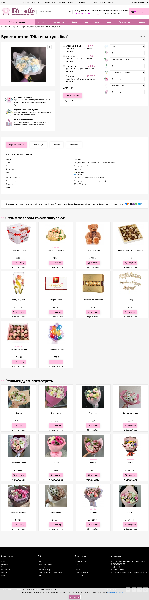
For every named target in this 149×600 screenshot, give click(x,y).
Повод (108, 22)
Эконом (41, 22)
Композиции (124, 22)
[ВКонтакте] (126, 204)
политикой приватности (115, 592)
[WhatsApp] (136, 204)
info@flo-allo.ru (117, 567)
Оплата (4, 567)
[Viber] (133, 204)
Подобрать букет (80, 561)
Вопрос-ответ (43, 567)
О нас (3, 561)
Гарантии (4, 572)
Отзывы (4, 575)
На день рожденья (81, 572)
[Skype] (139, 204)
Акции (40, 561)
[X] (131, 204)
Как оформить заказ (45, 564)
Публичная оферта (45, 570)
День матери (104, 204)
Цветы (74, 22)
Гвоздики (58, 204)
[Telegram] (141, 204)
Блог (39, 575)
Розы (86, 22)
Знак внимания (92, 204)
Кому (97, 22)
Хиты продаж (41, 204)
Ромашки (77, 567)
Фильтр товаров (17, 22)
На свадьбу (78, 575)
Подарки (141, 22)
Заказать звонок (117, 570)
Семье (70, 204)
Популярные (58, 22)
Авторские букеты (22, 204)
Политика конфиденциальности (50, 572)
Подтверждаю (75, 597)
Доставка (4, 564)
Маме (65, 204)
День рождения (80, 204)
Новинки (50, 204)
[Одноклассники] (128, 204)
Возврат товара (7, 570)
